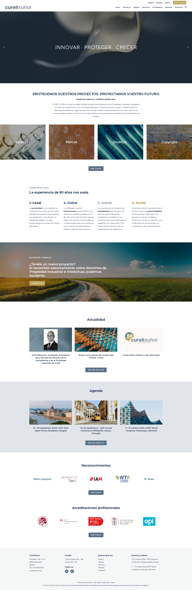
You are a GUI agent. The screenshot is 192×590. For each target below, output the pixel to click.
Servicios (101, 565)
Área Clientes (179, 2)
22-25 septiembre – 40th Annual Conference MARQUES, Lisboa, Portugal (96, 430)
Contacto (101, 570)
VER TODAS (96, 535)
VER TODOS (96, 168)
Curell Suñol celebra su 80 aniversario (141, 355)
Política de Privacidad (84, 582)
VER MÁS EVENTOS (96, 443)
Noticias (101, 568)
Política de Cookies (108, 582)
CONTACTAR (37, 283)
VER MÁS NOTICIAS (96, 370)
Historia (101, 562)
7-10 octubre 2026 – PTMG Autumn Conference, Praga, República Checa (145, 560)
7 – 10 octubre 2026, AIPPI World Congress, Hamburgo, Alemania (144, 568)
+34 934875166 (37, 568)
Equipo (100, 559)
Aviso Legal (97, 582)
